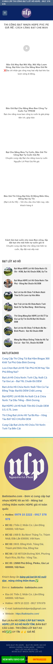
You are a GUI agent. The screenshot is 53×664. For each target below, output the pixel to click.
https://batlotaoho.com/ (27, 613)
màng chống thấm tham (21, 580)
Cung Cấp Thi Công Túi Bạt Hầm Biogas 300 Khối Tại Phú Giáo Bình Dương (25, 360)
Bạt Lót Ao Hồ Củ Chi (26, 650)
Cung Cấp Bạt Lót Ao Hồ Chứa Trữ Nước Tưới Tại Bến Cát (24, 427)
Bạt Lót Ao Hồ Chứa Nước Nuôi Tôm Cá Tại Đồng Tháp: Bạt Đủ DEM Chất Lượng (25, 389)
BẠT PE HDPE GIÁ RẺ (36, 645)
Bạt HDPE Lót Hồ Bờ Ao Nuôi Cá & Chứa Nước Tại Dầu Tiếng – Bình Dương (24, 398)
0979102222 (39, 659)
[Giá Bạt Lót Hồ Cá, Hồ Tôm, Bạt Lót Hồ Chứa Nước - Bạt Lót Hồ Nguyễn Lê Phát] (26, 13)
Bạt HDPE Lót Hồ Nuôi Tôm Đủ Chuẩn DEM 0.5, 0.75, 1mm (25, 408)
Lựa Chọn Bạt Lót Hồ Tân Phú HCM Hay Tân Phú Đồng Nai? (26, 370)
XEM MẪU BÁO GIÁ (13, 659)
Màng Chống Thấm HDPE (22, 647)
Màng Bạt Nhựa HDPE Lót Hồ (27, 652)
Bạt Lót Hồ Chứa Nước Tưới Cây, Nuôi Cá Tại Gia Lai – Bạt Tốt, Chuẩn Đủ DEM (24, 379)
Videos (40, 647)
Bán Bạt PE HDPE (15, 645)
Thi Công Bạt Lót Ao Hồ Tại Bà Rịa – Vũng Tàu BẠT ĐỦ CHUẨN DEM (24, 417)
